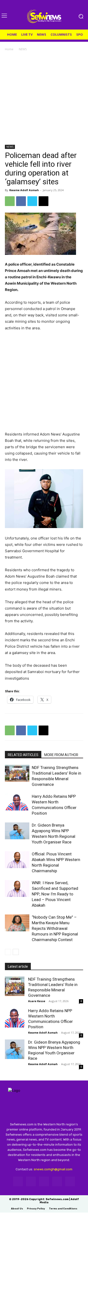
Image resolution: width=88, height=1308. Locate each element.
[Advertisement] (44, 98)
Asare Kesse (36, 1001)
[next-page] (16, 952)
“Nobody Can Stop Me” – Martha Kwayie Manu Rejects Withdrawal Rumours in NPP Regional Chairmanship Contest (55, 928)
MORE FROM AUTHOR (61, 755)
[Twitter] (32, 201)
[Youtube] (70, 1181)
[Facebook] (21, 201)
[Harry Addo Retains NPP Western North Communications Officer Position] (17, 802)
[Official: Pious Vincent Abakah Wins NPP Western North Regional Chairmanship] (17, 859)
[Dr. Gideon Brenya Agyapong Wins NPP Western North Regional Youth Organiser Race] (17, 830)
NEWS (23, 49)
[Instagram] (31, 1181)
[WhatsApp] (10, 201)
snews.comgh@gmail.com (53, 1169)
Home (9, 49)
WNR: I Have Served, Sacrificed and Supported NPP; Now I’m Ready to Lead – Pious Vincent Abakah (55, 894)
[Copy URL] (43, 201)
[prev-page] (8, 952)
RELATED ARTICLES (23, 755)
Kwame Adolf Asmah (24, 190)
